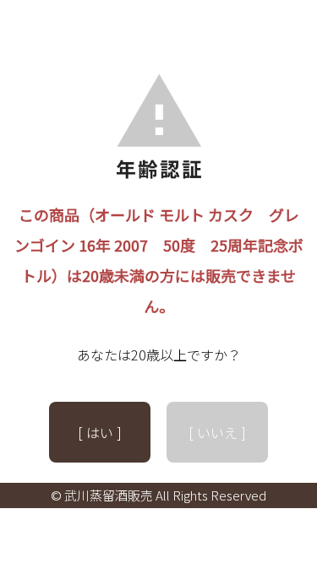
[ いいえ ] (217, 432)
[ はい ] (100, 432)
